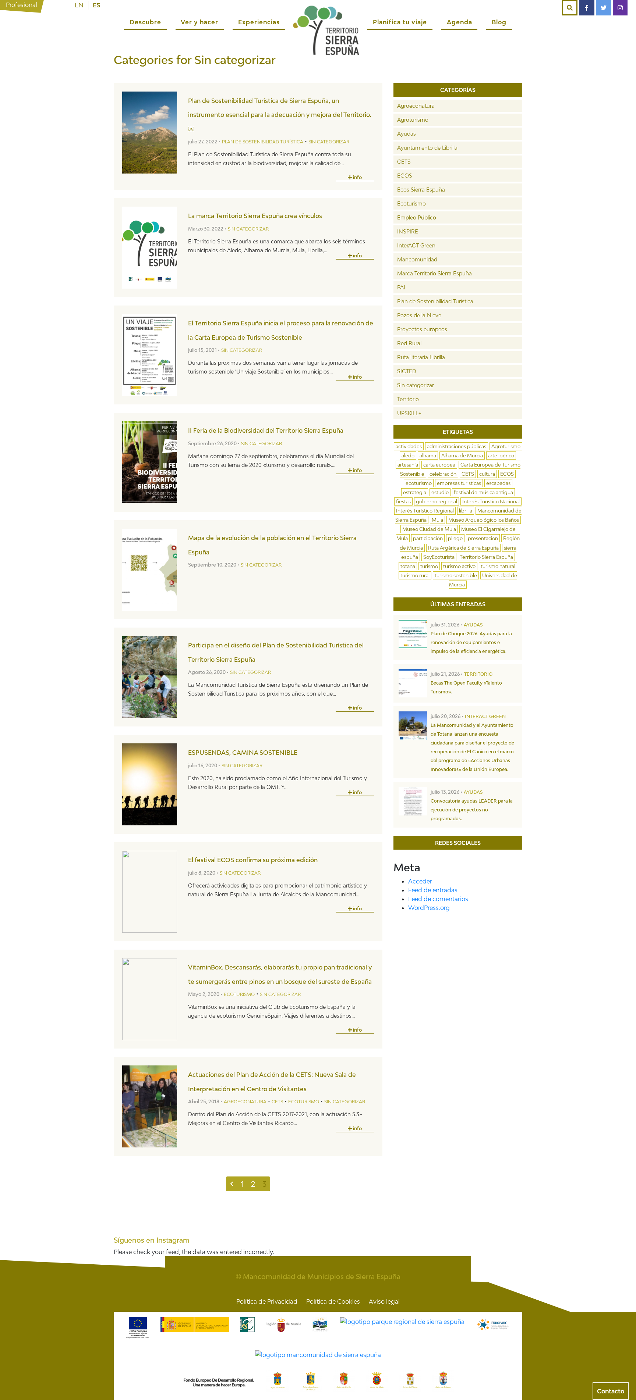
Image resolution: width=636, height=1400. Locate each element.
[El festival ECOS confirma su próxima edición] (149, 892)
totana (407, 566)
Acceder (420, 881)
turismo (429, 566)
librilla (465, 511)
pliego (455, 538)
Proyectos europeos (422, 329)
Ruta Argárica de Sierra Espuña (463, 548)
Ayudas (406, 134)
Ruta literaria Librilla (421, 357)
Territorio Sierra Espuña (486, 557)
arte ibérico (501, 455)
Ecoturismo (239, 994)
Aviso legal (384, 1301)
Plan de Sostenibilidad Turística (262, 141)
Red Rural (409, 343)
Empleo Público (416, 217)
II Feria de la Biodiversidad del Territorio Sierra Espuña (265, 430)
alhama (428, 455)
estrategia (414, 492)
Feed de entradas (432, 890)
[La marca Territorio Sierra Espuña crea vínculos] (149, 248)
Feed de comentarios (438, 899)
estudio (440, 492)
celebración (443, 474)
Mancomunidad (417, 259)
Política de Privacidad (266, 1301)
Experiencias (259, 22)
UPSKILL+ (409, 413)
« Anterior (231, 1183)
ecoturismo (419, 483)
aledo (408, 455)
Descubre (145, 22)
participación (428, 538)
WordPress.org (429, 907)
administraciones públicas (456, 446)
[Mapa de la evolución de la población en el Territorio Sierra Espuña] (149, 570)
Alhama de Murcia (462, 455)
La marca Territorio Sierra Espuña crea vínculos (255, 215)
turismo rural (415, 575)
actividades (409, 446)
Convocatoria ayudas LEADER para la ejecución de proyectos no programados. (472, 809)
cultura (487, 474)
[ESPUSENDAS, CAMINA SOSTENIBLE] (149, 784)
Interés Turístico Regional (425, 511)
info (357, 177)
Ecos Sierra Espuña (421, 189)
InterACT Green (416, 245)
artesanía (408, 465)
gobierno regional (436, 501)
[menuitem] (79, 5)
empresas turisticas (459, 483)
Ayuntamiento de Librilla (427, 147)
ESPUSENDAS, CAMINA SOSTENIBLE (242, 752)
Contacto (610, 1391)
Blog (499, 22)
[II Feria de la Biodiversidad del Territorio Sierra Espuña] (149, 462)
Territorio (408, 399)
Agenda (459, 22)
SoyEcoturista (439, 557)
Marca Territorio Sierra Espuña (434, 273)
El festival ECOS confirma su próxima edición (253, 860)
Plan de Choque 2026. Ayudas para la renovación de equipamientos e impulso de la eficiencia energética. (471, 642)
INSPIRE (407, 231)
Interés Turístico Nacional (491, 501)
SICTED (406, 371)
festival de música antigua (483, 492)
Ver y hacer (199, 22)
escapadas (498, 483)
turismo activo (459, 566)
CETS (277, 1101)
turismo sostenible (456, 575)
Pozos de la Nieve (419, 315)
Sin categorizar (328, 141)
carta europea (439, 465)
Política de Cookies (333, 1301)
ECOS (404, 175)
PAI (401, 287)
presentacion (483, 538)
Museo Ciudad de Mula (429, 529)
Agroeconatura (245, 1101)
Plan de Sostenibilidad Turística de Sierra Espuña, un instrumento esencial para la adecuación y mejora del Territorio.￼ (279, 115)
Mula (437, 520)
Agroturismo (412, 120)
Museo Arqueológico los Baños (483, 520)
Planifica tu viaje (400, 22)
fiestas (403, 501)
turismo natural (498, 566)
